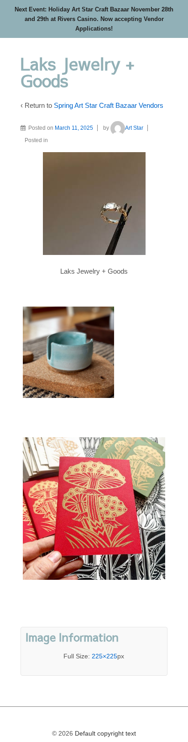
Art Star (134, 128)
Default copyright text (104, 733)
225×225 (104, 656)
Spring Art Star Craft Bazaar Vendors (108, 105)
